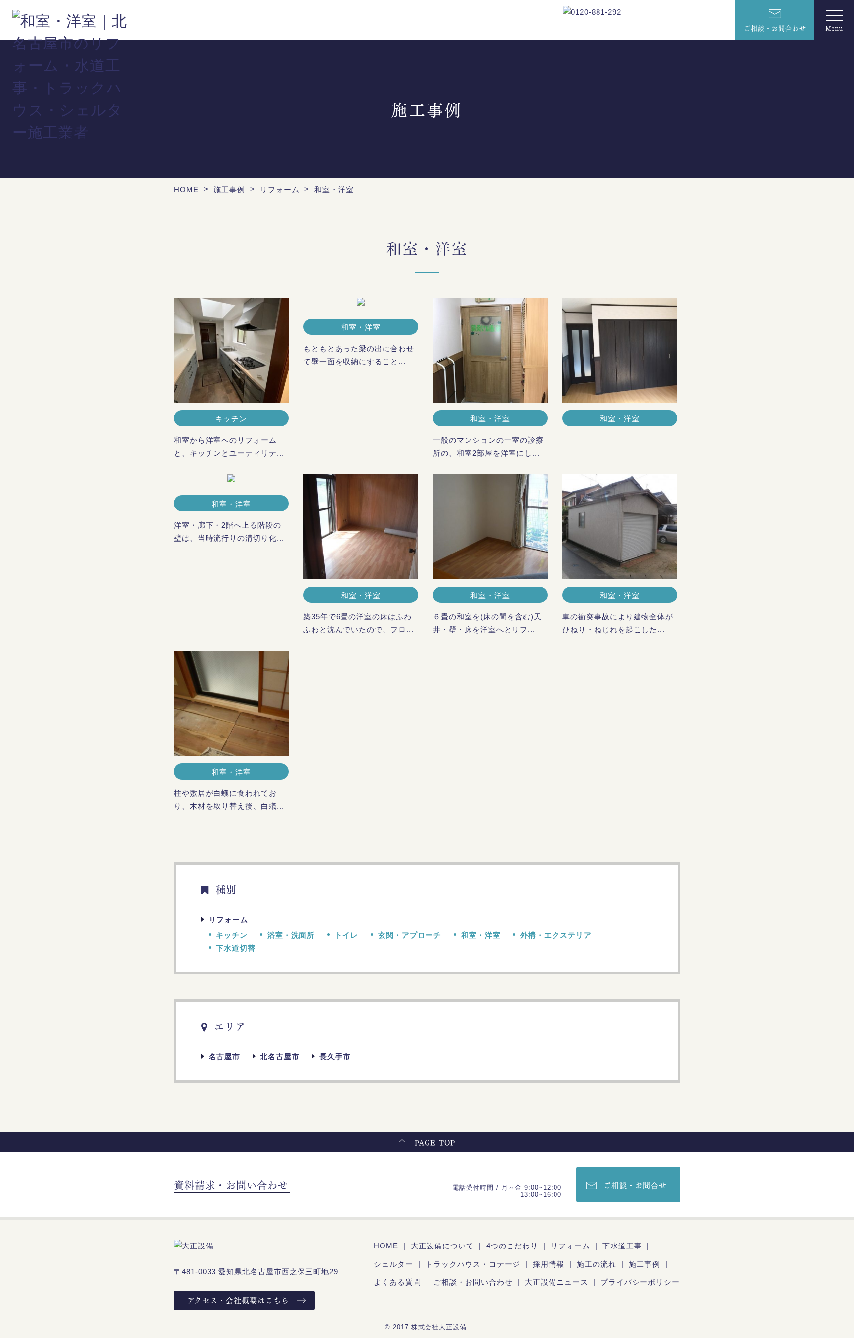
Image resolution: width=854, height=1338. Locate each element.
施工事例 (644, 1264)
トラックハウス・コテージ (473, 1264)
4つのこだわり (512, 1246)
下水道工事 (622, 1246)
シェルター (393, 1264)
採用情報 (548, 1264)
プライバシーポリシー (640, 1282)
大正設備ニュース (556, 1282)
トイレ (346, 935)
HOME (386, 1246)
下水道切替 (236, 948)
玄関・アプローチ (409, 935)
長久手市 (335, 1056)
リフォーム (228, 919)
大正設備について (442, 1246)
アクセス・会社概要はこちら (238, 1300)
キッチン (232, 935)
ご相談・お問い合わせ (472, 1282)
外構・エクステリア (556, 935)
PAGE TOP (435, 1142)
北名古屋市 (279, 1056)
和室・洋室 (481, 935)
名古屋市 (224, 1056)
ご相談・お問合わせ (775, 27)
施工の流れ (596, 1264)
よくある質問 (397, 1282)
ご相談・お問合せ (635, 1185)
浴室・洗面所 (291, 935)
